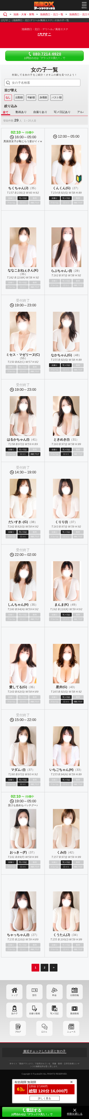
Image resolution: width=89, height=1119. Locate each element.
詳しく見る (44, 1098)
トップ (14, 995)
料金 (54, 995)
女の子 (14, 1013)
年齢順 (31, 97)
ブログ (18, 1032)
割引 (34, 995)
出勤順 (19, 97)
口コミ (44, 1032)
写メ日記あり (62, 112)
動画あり (21, 112)
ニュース (71, 1032)
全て (5, 112)
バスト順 (57, 97)
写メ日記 (54, 1013)
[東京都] (6, 14)
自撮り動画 (34, 1013)
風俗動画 (74, 1013)
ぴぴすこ (44, 34)
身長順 (43, 97)
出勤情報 (74, 995)
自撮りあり (40, 112)
